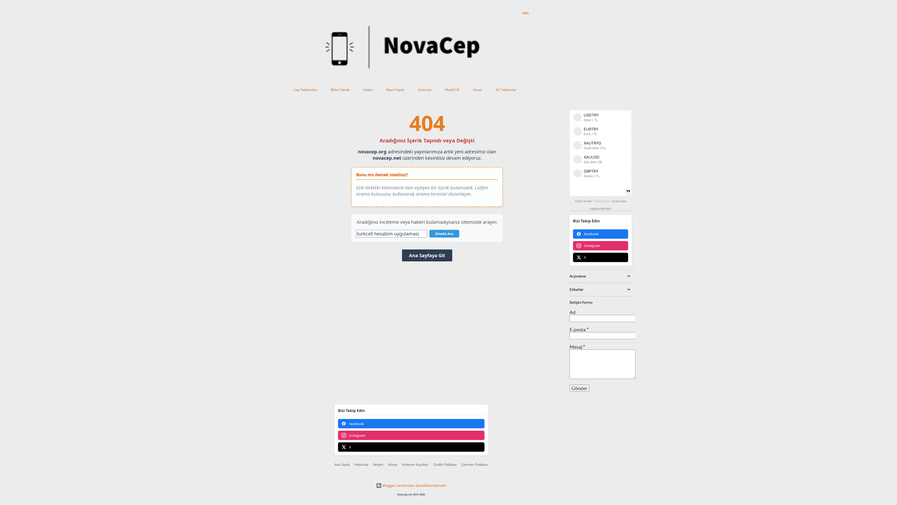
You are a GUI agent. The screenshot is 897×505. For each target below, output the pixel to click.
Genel (477, 90)
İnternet (424, 90)
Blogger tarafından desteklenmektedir (414, 485)
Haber (368, 90)
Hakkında (361, 464)
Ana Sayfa (342, 464)
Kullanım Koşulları (415, 464)
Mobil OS (452, 90)
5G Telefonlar (506, 90)
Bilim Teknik (340, 90)
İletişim (378, 464)
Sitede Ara (444, 233)
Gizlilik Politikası (445, 464)
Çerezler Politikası (474, 464)
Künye (392, 464)
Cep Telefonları (305, 90)
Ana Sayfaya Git (427, 255)
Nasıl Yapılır (395, 90)
